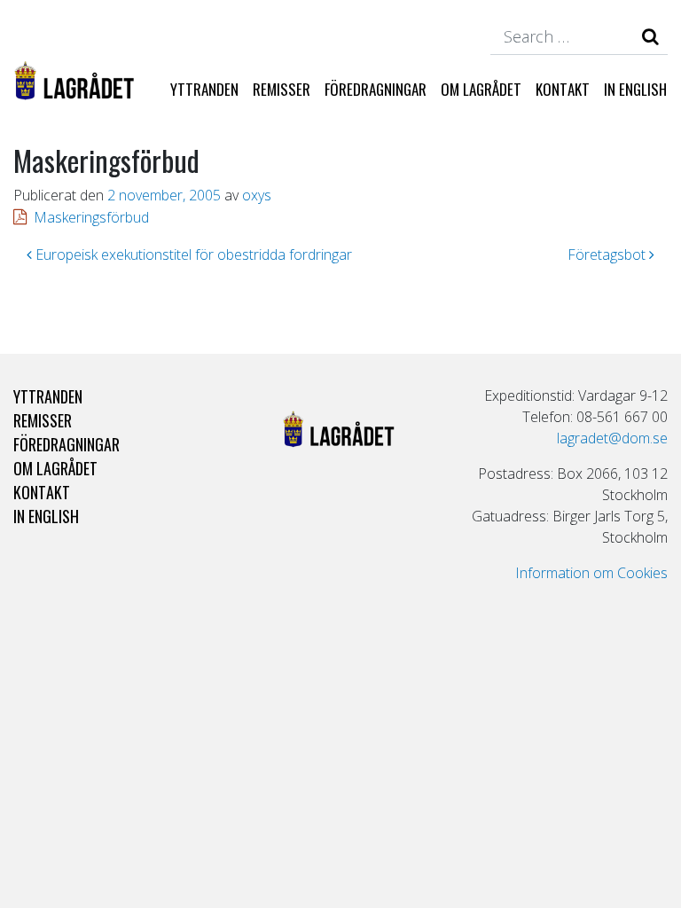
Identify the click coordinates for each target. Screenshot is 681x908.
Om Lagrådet (481, 89)
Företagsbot (608, 254)
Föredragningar (376, 89)
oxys (256, 195)
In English (635, 89)
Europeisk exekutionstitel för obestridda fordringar (192, 254)
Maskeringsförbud (91, 217)
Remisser (281, 89)
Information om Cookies (591, 573)
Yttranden (204, 89)
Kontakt (563, 89)
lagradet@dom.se (612, 438)
